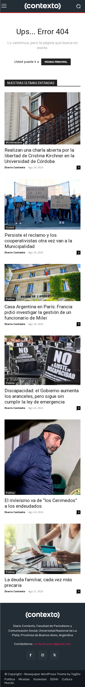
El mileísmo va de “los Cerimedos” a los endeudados (41, 503)
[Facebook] (30, 655)
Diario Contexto (15, 167)
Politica (10, 299)
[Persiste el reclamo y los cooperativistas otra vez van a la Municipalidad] (42, 204)
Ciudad (10, 227)
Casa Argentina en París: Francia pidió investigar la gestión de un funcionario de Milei (38, 312)
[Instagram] (42, 655)
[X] (54, 655)
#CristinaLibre (14, 142)
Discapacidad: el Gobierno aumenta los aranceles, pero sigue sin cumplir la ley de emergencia (42, 396)
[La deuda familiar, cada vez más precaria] (42, 549)
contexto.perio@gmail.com (52, 644)
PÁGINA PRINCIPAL (56, 61)
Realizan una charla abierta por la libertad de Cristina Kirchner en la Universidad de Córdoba (39, 155)
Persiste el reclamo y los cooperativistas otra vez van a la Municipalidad (38, 240)
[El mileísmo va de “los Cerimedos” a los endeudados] (42, 457)
